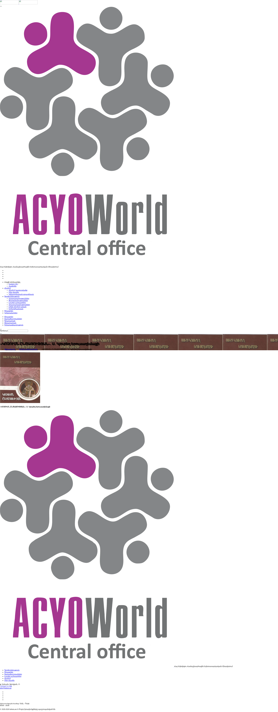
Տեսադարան (10, 323)
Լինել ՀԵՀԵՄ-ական (17, 307)
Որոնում (3, 331)
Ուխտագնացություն (13, 325)
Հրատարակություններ (19, 305)
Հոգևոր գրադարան (28, 349)
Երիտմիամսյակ (16, 309)
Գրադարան (9, 321)
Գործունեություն (11, 670)
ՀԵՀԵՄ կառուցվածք (18, 290)
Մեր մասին (14, 292)
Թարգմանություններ (18, 300)
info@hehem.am (5, 688)
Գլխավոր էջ (9, 349)
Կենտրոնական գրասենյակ (21, 294)
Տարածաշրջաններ (13, 319)
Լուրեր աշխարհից (17, 303)
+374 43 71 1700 (6, 686)
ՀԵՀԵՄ (7, 678)
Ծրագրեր (8, 317)
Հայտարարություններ (19, 298)
